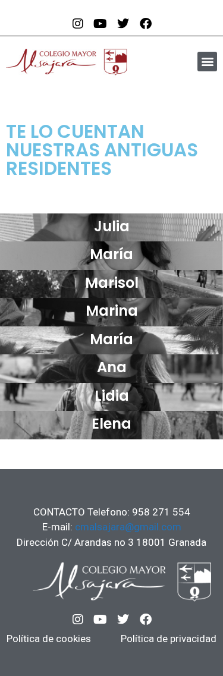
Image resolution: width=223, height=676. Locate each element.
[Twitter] (123, 619)
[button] (207, 61)
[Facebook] (146, 619)
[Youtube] (100, 619)
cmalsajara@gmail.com (128, 527)
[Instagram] (78, 619)
